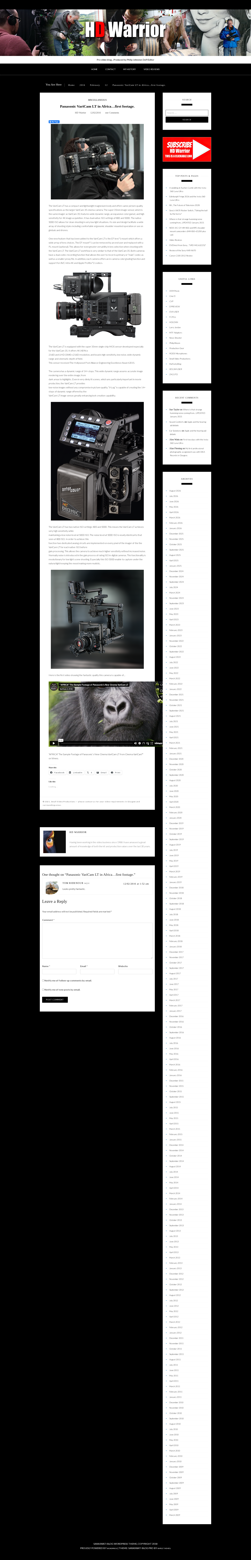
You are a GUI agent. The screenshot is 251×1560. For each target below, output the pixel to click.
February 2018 (175, 941)
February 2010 (175, 1456)
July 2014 (173, 1172)
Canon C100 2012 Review (180, 255)
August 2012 (175, 1295)
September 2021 (176, 710)
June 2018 (174, 919)
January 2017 (175, 1011)
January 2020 (175, 818)
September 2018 (176, 903)
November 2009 (176, 1472)
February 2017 (175, 1005)
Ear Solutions (175, 430)
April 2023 (174, 619)
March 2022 (174, 678)
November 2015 (176, 1086)
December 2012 (176, 1273)
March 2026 (174, 517)
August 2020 (175, 780)
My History (129, 69)
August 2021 (175, 716)
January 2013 (175, 1268)
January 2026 (175, 528)
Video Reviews (152, 69)
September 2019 (176, 839)
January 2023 (175, 635)
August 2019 (175, 844)
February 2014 (175, 1198)
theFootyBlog (175, 364)
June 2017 (174, 984)
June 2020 (174, 791)
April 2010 (174, 1445)
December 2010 (176, 1402)
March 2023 (174, 625)
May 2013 (173, 1247)
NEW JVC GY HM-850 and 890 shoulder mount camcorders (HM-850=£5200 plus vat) (187, 231)
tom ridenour (72, 883)
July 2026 (173, 496)
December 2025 (176, 533)
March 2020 (174, 807)
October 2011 (175, 1349)
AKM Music (174, 291)
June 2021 (174, 726)
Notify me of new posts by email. (62, 989)
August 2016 (175, 1037)
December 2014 (176, 1145)
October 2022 (175, 646)
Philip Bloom (174, 343)
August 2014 (175, 1166)
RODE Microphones (178, 353)
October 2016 (175, 1027)
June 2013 (174, 1241)
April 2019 (174, 866)
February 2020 (175, 812)
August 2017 (175, 973)
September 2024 (176, 582)
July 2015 (173, 1107)
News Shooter (175, 338)
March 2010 (174, 1450)
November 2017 (176, 957)
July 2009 (173, 1493)
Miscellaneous (97, 100)
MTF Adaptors (175, 332)
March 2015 (174, 1129)
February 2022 (175, 684)
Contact (110, 69)
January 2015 (175, 1139)
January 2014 (175, 1204)
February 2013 (175, 1263)
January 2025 (175, 566)
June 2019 (174, 855)
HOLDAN (173, 322)
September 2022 (176, 651)
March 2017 (174, 1000)
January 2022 (175, 689)
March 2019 (174, 871)
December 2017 (176, 952)
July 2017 (173, 978)
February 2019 (175, 877)
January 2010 (175, 1461)
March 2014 (174, 1193)
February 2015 (175, 1134)
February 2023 (175, 630)
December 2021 (176, 694)
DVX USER (174, 311)
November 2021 (176, 700)
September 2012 (176, 1290)
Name (46, 966)
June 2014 (174, 1177)
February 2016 (175, 1070)
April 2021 (174, 737)
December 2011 (176, 1338)
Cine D (172, 296)
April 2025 (174, 560)
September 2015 (176, 1096)
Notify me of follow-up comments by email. (68, 980)
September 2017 (176, 968)
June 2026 (174, 501)
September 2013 (176, 1225)
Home (94, 69)
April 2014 (174, 1188)
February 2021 (175, 748)
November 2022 (176, 641)
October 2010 (175, 1413)
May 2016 (173, 1054)
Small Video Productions (179, 358)
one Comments (112, 112)
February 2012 (175, 1327)
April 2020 (174, 802)
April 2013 (174, 1252)
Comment (48, 919)
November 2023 (176, 598)
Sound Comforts (176, 422)
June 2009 (174, 1499)
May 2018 (173, 925)
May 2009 (173, 1504)
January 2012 (175, 1332)
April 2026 (174, 512)
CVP (171, 301)
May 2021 (173, 732)
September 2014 (176, 1161)
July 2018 (173, 914)
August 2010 (175, 1424)
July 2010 (173, 1429)
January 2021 (175, 753)
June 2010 (174, 1434)
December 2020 (176, 759)
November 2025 (176, 539)
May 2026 (173, 507)
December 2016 (176, 1016)
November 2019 (176, 828)
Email (84, 966)
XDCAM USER (175, 369)
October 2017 (175, 962)
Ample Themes (163, 1548)
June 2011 (174, 1370)
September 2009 (176, 1483)
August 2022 (175, 657)
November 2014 (176, 1150)
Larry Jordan (175, 327)
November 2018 (176, 893)
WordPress (112, 1548)
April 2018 (174, 930)
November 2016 (176, 1021)
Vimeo (55, 758)
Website (123, 966)
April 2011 (174, 1381)
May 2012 (173, 1311)
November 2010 (176, 1408)
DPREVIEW (174, 306)
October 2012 (175, 1284)
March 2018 (174, 936)
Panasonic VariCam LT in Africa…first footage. (97, 106)
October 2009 (175, 1477)
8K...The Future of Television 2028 (184, 205)
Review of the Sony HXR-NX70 (182, 250)
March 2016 (174, 1064)
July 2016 (173, 1043)
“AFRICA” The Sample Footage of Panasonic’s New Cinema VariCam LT (84, 754)
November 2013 (176, 1214)
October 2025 (175, 544)
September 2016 (176, 1032)
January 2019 (175, 882)
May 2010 (173, 1440)
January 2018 (175, 946)
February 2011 (175, 1391)
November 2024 (176, 576)
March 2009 (174, 1515)
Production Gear (176, 348)
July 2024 (173, 587)
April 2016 (174, 1059)
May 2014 (173, 1182)
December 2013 (176, 1209)
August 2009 (175, 1488)
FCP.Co (172, 317)
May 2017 (173, 989)
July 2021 (173, 721)
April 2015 (174, 1123)
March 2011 (174, 1386)
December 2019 (176, 823)
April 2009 (174, 1509)
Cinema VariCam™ (134, 754)
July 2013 (173, 1236)
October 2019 (175, 834)
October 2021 (175, 705)
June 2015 (174, 1113)
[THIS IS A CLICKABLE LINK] (187, 149)
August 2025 (175, 555)
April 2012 (174, 1316)
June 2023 (174, 608)
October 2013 (175, 1220)
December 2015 (176, 1080)
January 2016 (175, 1075)
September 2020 (176, 775)
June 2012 (174, 1306)
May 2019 (173, 861)
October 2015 (175, 1091)
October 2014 (175, 1155)
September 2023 (176, 603)
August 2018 (175, 909)
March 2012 (174, 1322)
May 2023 (173, 614)
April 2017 (174, 995)
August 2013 (175, 1231)
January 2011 (175, 1397)
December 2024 (176, 571)
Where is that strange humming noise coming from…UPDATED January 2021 (187, 413)
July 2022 (173, 662)
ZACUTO (173, 374)
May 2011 (173, 1375)
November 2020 (176, 764)
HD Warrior (80, 112)
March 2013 (174, 1257)
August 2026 (175, 490)
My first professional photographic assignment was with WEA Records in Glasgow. (187, 452)
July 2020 (173, 785)
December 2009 (176, 1466)
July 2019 (173, 850)
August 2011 (175, 1359)
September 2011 (176, 1354)
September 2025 (176, 549)
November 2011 (176, 1343)
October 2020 (175, 769)
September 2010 (176, 1418)
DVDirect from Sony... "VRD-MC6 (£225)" (187, 245)
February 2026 (175, 523)
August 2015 (175, 1102)
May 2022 (173, 673)
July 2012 (173, 1300)
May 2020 (173, 796)
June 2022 (174, 667)
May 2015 (173, 1118)
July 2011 (173, 1365)
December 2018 (176, 887)
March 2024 (174, 592)
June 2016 (174, 1048)
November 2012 (176, 1279)
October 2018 (175, 898)
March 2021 (174, 743)
